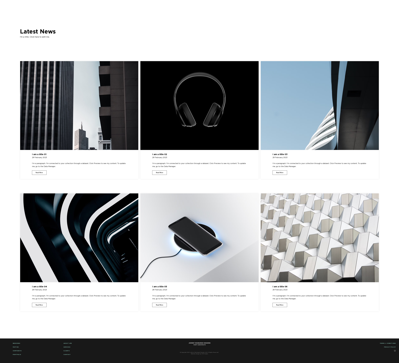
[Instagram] (395, 351)
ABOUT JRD (365, 3)
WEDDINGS (7, 3)
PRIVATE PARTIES (30, 3)
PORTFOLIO (345, 3)
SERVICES (66, 347)
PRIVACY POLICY (390, 347)
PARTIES (16, 347)
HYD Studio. (204, 353)
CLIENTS (66, 350)
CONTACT (386, 3)
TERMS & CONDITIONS (388, 343)
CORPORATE (53, 3)
